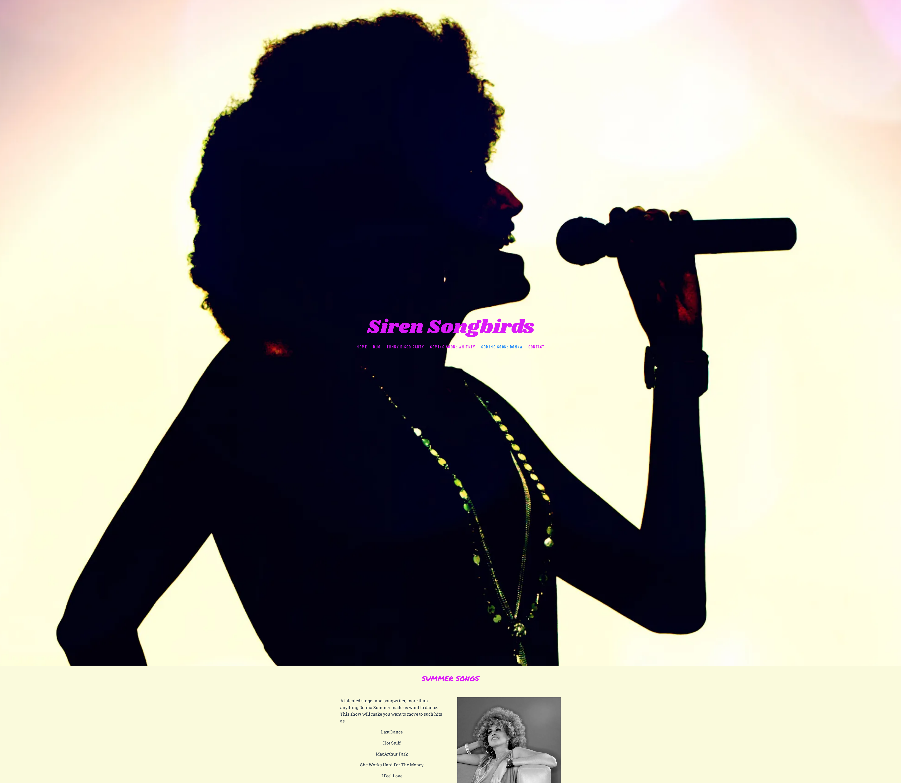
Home (362, 347)
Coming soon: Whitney (452, 347)
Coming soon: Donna (501, 347)
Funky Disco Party (405, 347)
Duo (377, 347)
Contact (536, 347)
